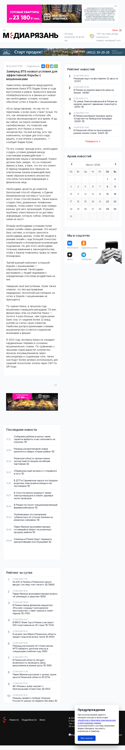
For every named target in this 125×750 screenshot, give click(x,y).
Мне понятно (87, 738)
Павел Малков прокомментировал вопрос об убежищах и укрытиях (35, 595)
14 (100, 194)
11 (78, 194)
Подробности (29, 719)
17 (71, 201)
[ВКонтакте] (43, 66)
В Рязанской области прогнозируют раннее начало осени (93, 131)
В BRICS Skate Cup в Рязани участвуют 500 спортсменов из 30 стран (33, 623)
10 (71, 194)
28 (100, 209)
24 (71, 209)
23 (115, 201)
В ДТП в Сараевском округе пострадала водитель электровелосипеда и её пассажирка (36, 483)
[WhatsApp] (56, 66)
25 (78, 209)
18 (78, 201)
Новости (14, 719)
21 (100, 201)
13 (93, 194)
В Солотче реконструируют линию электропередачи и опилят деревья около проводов (33, 495)
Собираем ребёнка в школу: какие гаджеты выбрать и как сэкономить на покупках (34, 439)
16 (115, 194)
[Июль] (71, 164)
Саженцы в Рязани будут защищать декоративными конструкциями (33, 540)
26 (85, 209)
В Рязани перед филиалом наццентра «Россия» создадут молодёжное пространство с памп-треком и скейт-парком (33, 609)
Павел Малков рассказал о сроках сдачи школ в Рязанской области (34, 675)
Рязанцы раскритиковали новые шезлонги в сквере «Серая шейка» (32, 450)
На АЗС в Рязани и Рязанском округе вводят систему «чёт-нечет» (32, 583)
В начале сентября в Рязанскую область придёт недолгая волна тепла (34, 635)
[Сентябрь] (115, 164)
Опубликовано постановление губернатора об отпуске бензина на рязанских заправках (33, 517)
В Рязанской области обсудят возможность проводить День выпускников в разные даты (29, 663)
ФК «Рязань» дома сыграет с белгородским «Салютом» (28, 687)
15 (107, 194)
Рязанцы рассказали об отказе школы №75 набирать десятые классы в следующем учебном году (33, 648)
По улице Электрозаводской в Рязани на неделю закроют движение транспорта (95, 102)
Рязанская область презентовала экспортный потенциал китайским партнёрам (32, 461)
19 (85, 201)
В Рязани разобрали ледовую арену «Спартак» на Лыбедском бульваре (93, 117)
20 (93, 201)
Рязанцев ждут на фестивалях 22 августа (96, 78)
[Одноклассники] (47, 66)
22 (107, 201)
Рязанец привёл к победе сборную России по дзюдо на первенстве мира (33, 699)
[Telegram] (52, 66)
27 (93, 209)
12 (85, 194)
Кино (42, 719)
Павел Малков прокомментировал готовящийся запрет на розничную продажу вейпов (32, 529)
